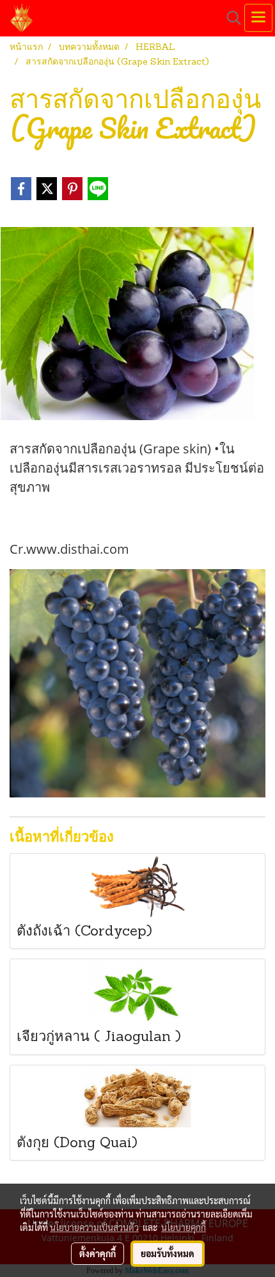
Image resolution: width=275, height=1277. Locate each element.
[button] (229, 18)
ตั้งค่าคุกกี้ (97, 1253)
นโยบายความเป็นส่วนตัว (94, 1227)
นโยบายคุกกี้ (183, 1227)
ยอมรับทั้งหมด (167, 1253)
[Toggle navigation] (258, 18)
